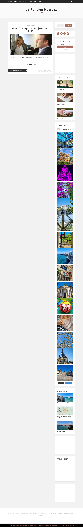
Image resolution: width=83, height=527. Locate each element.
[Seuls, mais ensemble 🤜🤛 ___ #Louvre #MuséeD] (65, 373)
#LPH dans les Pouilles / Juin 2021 (63, 403)
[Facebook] (68, 1)
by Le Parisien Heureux (19, 70)
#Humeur (10, 1)
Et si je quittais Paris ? (61, 89)
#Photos (24, 1)
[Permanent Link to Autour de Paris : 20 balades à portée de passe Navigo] (65, 414)
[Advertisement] (65, 63)
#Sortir (15, 1)
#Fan (20, 1)
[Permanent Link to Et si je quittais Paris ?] (65, 88)
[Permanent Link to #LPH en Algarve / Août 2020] (65, 429)
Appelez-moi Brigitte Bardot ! (62, 118)
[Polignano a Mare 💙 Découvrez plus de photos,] (65, 256)
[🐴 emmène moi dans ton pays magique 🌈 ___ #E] (65, 356)
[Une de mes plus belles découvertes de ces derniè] (65, 323)
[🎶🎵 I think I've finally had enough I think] (65, 290)
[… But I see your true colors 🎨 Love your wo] (65, 306)
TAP (57, 478)
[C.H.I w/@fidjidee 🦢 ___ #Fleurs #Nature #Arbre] (65, 340)
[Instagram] (72, 1)
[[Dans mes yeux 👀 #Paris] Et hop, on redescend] (65, 223)
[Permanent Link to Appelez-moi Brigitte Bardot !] (65, 116)
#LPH (40, 1)
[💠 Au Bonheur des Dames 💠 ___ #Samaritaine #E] (65, 140)
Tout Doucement (25, 59)
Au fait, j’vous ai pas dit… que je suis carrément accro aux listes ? (63, 103)
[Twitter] (70, 1)
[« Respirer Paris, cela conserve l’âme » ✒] (65, 206)
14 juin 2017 (12, 70)
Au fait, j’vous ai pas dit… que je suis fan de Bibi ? (31, 30)
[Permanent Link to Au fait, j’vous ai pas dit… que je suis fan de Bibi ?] (30, 54)
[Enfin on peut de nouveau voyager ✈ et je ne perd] (65, 273)
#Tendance (30, 1)
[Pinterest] (74, 1)
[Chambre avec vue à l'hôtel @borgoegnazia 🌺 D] (65, 240)
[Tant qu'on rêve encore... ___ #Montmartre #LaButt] (65, 173)
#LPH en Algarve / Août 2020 (62, 431)
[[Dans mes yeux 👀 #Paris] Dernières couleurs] (65, 190)
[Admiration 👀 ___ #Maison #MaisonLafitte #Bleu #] (65, 156)
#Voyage (35, 1)
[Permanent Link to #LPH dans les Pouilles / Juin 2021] (65, 401)
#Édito (28, 26)
